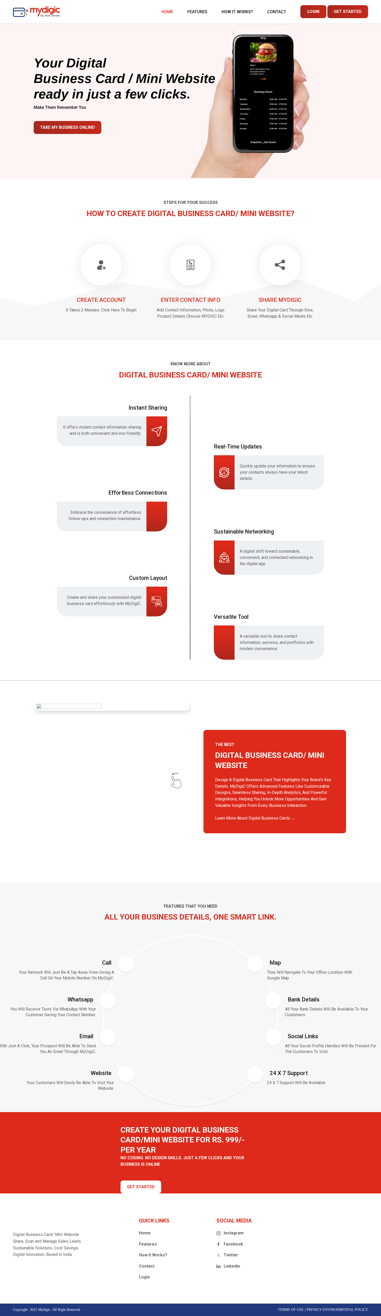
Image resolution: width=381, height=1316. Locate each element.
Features (148, 1244)
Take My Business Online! (67, 127)
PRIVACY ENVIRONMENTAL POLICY (337, 1310)
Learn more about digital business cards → (255, 818)
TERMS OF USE (291, 1310)
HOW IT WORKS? (237, 11)
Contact (276, 11)
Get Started (348, 11)
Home (145, 1232)
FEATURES (197, 11)
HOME (167, 11)
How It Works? (153, 1255)
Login (313, 11)
